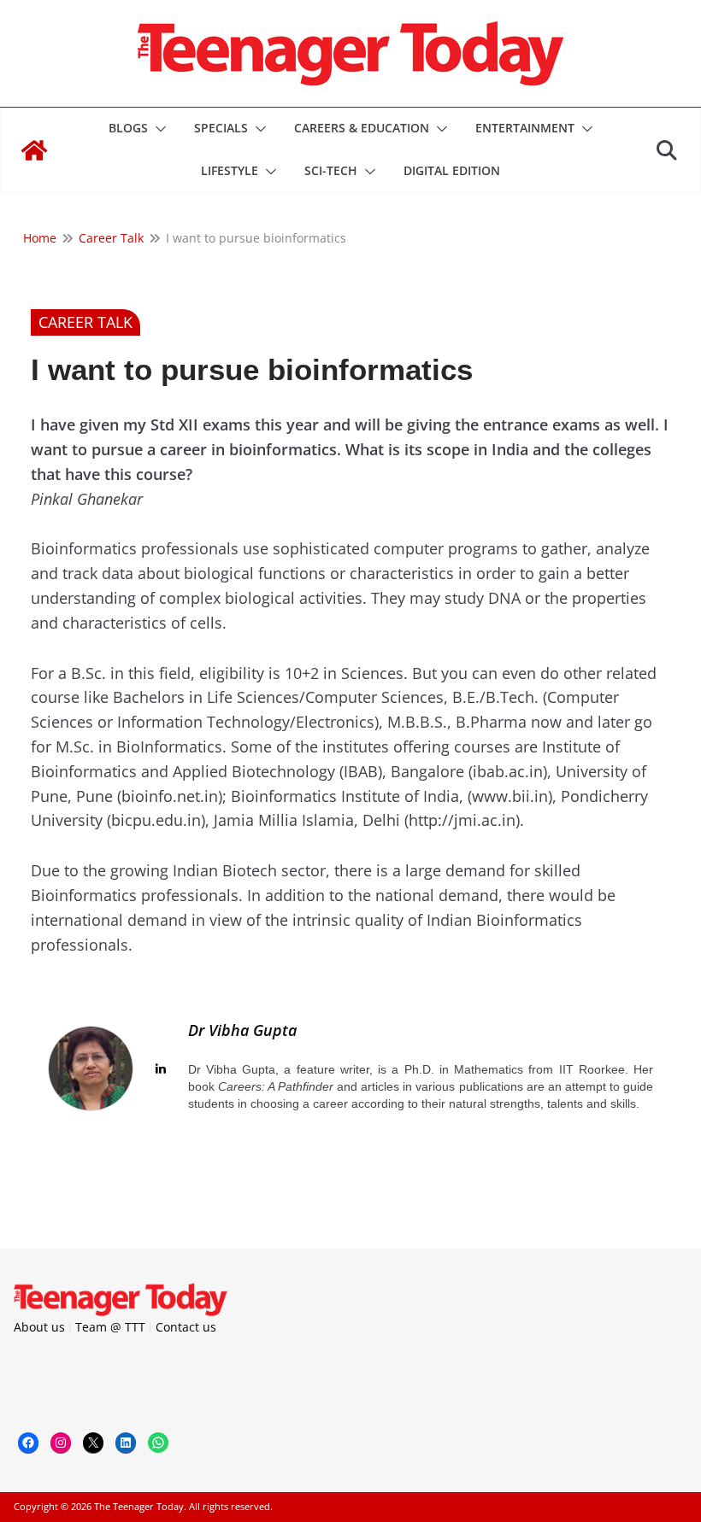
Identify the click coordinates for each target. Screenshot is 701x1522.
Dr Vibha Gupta (242, 1030)
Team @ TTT (110, 1327)
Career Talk (85, 322)
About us (39, 1327)
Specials (221, 128)
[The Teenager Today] (34, 150)
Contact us (186, 1327)
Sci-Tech (330, 170)
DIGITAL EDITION (452, 170)
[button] (157, 129)
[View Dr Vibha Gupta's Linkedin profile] (160, 1068)
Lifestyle (229, 170)
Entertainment (524, 128)
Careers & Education (361, 128)
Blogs (128, 128)
